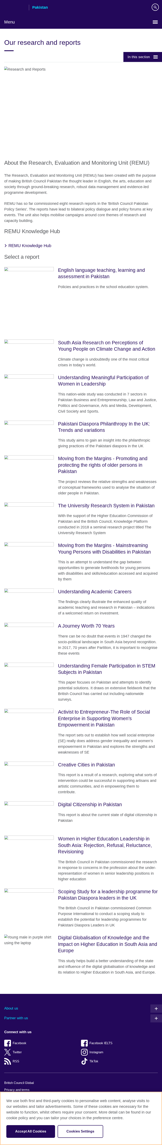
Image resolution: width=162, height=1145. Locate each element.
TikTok (93, 1061)
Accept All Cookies (30, 1131)
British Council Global (19, 1083)
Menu (9, 22)
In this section (139, 57)
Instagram (96, 1052)
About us (11, 1008)
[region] (81, 1118)
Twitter (17, 1052)
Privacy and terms (17, 1090)
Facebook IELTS (100, 1043)
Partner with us (16, 1018)
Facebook (19, 1043)
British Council (15, 8)
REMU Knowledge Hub (29, 245)
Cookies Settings (80, 1131)
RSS (16, 1061)
